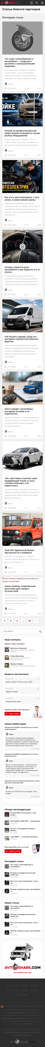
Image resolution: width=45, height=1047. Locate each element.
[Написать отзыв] (31, 3)
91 (29, 621)
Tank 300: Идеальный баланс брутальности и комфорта (19, 551)
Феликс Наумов (16, 664)
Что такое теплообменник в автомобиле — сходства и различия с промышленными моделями (20, 62)
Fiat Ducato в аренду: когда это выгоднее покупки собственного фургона (21, 339)
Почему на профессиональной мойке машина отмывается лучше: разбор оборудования (22, 133)
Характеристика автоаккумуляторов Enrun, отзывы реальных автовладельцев (22, 782)
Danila (10, 84)
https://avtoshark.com (15, 1012)
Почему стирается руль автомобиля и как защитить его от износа (22, 269)
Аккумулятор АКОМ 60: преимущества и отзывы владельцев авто (21, 728)
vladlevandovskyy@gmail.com (13, 1018)
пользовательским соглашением (17, 1032)
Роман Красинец (17, 656)
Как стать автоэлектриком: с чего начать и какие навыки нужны (22, 198)
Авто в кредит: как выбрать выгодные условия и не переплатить (19, 411)
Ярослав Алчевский (18, 648)
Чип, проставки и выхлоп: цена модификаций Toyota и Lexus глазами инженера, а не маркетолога (21, 482)
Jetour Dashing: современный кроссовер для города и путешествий (20, 588)
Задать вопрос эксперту (15, 644)
